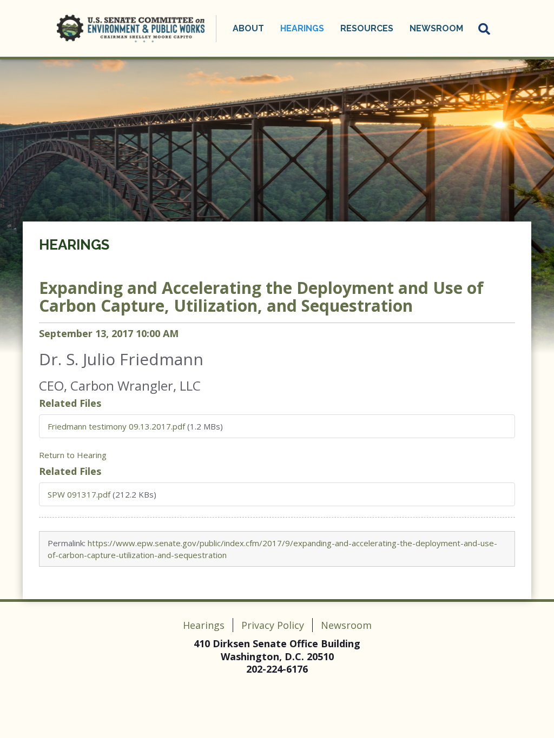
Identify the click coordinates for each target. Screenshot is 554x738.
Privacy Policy (272, 625)
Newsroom (346, 625)
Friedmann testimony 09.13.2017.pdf (116, 426)
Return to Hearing (73, 454)
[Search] (484, 29)
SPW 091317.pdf (79, 494)
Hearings (74, 245)
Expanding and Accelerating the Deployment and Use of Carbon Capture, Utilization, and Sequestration (261, 297)
